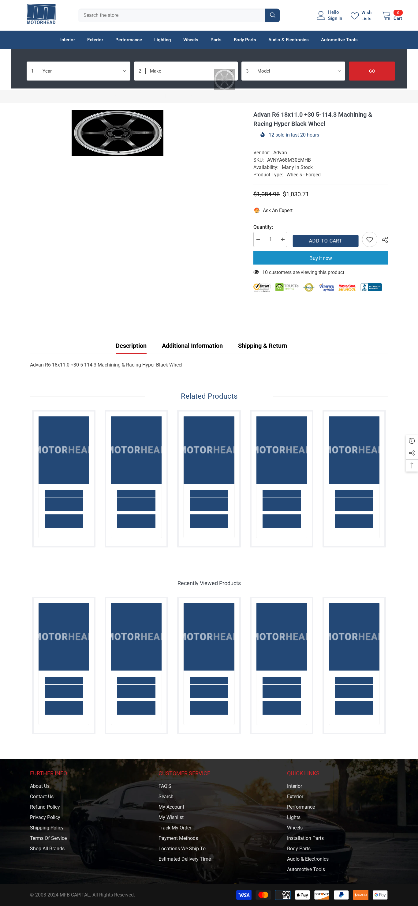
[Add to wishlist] (369, 239)
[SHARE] (382, 239)
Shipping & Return (262, 345)
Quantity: (263, 227)
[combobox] (171, 15)
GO (372, 71)
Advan (280, 153)
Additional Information (192, 345)
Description (131, 345)
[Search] (179, 15)
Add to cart (324, 241)
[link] (64, 504)
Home (36, 96)
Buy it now (320, 258)
